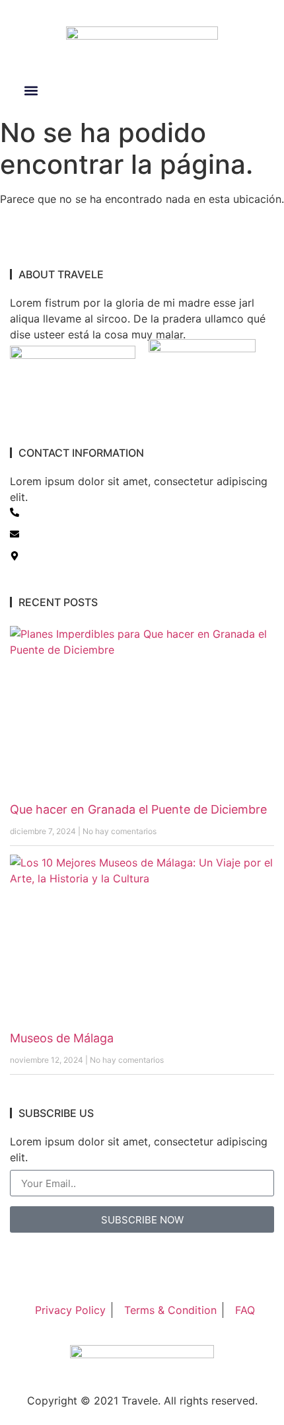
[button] (31, 91)
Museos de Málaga (62, 1038)
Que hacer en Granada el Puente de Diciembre (138, 809)
